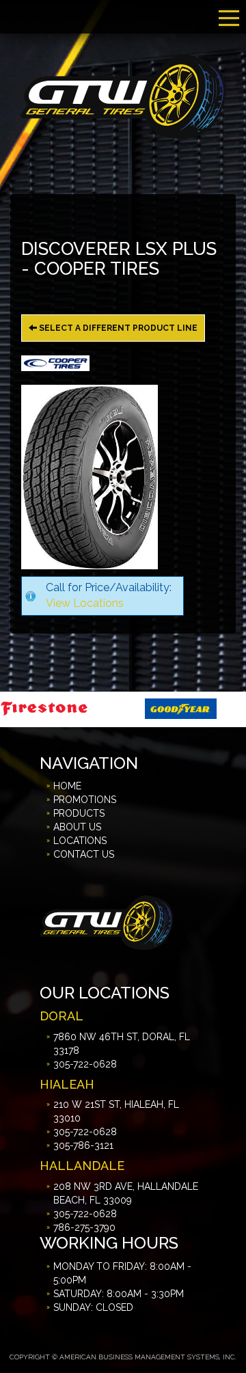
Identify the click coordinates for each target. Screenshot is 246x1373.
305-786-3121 (83, 1145)
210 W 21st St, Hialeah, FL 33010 (116, 1111)
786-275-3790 (84, 1227)
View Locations (85, 603)
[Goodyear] (139, 707)
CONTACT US (83, 854)
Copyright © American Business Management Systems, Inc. (123, 1357)
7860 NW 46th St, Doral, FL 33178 (121, 1043)
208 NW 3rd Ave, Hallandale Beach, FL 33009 (125, 1193)
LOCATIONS (80, 840)
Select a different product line (117, 328)
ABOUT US (77, 826)
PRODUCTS (79, 813)
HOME (67, 785)
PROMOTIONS (84, 799)
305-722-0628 (85, 1064)
